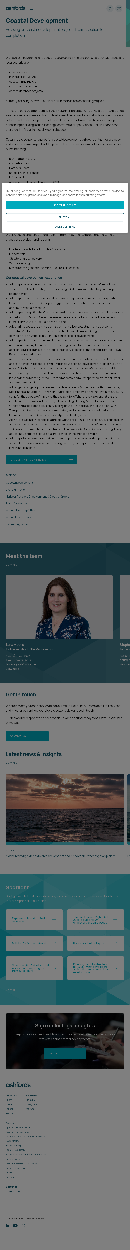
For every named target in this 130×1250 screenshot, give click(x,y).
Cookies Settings (65, 226)
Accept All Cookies (65, 205)
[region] (65, 207)
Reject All (65, 217)
